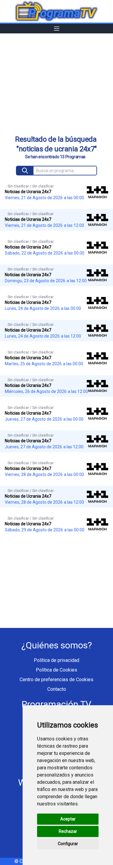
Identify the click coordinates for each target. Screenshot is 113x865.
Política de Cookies (56, 670)
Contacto (56, 689)
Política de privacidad (56, 660)
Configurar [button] (68, 843)
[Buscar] (25, 170)
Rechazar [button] (68, 831)
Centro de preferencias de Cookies (56, 679)
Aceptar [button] (68, 819)
